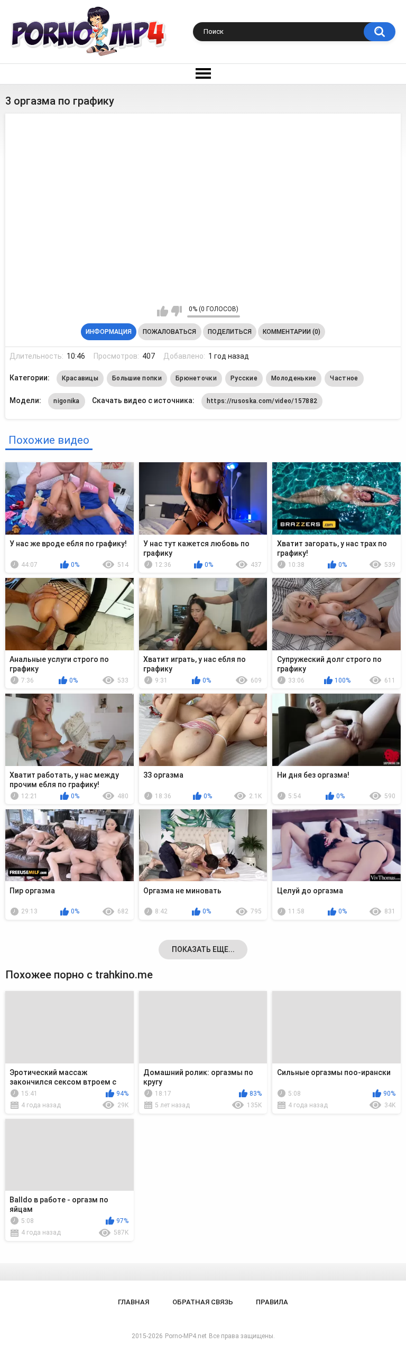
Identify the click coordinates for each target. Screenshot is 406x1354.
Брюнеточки (196, 378)
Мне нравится (162, 311)
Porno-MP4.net (186, 1336)
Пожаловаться (169, 331)
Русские (243, 378)
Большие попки (137, 378)
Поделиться (230, 331)
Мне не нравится (176, 311)
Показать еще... (203, 949)
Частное (344, 378)
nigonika (66, 401)
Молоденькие (293, 378)
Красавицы (80, 378)
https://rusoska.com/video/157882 (262, 401)
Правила (272, 1302)
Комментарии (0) (291, 331)
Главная (133, 1302)
